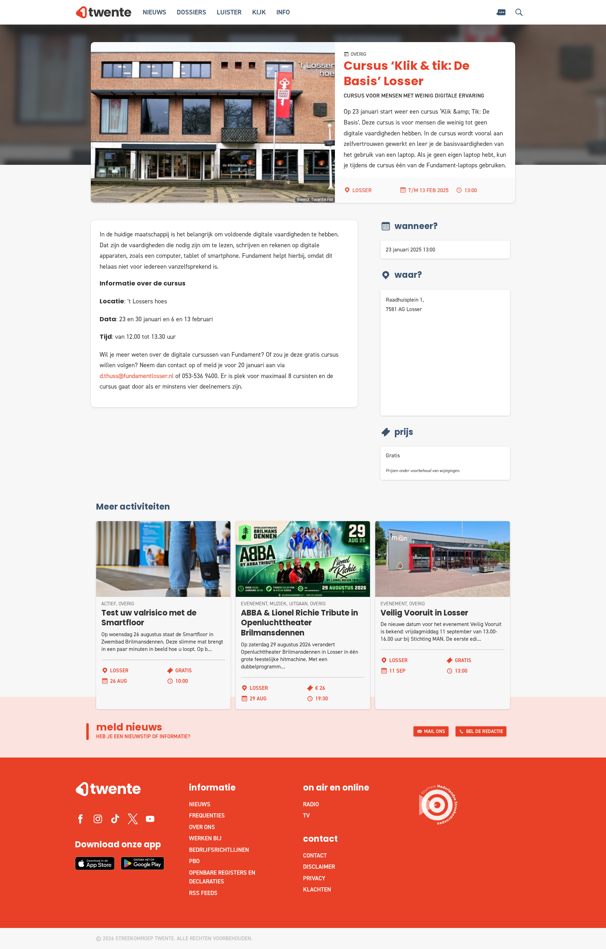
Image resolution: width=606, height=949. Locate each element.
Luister (229, 12)
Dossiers (191, 12)
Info (283, 12)
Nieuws (154, 12)
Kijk (259, 12)
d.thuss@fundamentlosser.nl (137, 376)
